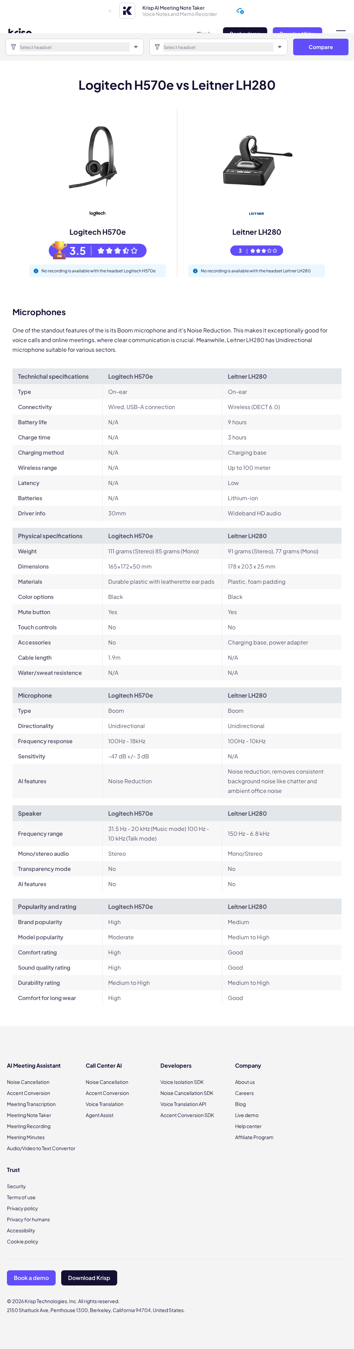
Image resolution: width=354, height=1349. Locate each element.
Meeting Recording (28, 1126)
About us (245, 1082)
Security (16, 1186)
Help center (248, 1126)
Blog (240, 1104)
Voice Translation (104, 1104)
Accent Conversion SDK (187, 1115)
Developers (176, 1065)
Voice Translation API (183, 1104)
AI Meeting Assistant (34, 1065)
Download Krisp (89, 1277)
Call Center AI (104, 1065)
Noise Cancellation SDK (186, 1093)
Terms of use (21, 1197)
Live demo (247, 1115)
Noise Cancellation (28, 1082)
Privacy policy (22, 1208)
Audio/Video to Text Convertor (41, 1148)
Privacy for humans (28, 1219)
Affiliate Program (254, 1137)
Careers (244, 1093)
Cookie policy (22, 1241)
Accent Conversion (28, 1093)
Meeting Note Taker (29, 1115)
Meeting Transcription (31, 1104)
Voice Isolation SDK (182, 1082)
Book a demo (31, 1277)
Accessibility (21, 1230)
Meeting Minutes (26, 1137)
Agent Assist (99, 1115)
